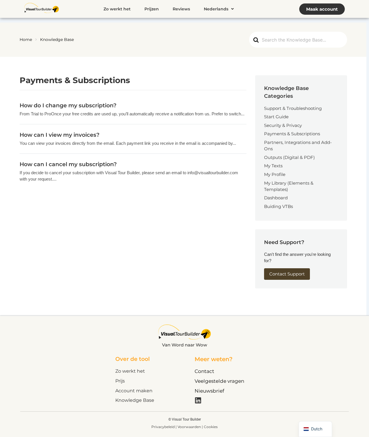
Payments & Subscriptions (292, 133)
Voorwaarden (190, 427)
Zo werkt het (117, 9)
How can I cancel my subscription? (68, 164)
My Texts (273, 165)
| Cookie (209, 427)
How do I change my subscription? (68, 105)
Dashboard (276, 197)
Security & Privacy (283, 125)
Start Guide (276, 116)
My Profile (274, 174)
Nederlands (216, 9)
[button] (218, 9)
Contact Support (287, 274)
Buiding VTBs (278, 206)
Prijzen (151, 9)
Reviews (181, 9)
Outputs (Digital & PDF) (289, 157)
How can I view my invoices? (59, 134)
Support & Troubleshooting (293, 108)
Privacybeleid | (164, 427)
